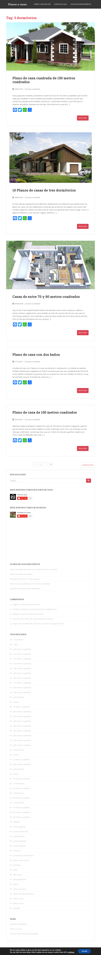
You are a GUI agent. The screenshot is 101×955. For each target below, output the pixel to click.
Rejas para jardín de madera (21, 574)
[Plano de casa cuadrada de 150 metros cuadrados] (50, 46)
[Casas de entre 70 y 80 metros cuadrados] (50, 265)
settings (71, 952)
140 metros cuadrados (22, 668)
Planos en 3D (18, 898)
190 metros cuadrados (22, 692)
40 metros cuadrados (21, 779)
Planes (15, 884)
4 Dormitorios (18, 769)
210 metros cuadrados (22, 716)
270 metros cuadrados (22, 740)
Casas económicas (20, 831)
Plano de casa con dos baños (36, 354)
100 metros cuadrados (22, 649)
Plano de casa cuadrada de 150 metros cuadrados (43, 80)
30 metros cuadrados (21, 759)
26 (51, 464)
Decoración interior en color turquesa (25, 579)
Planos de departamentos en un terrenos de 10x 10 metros (33, 569)
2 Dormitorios (18, 697)
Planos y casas (17, 4)
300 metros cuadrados (22, 764)
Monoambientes (19, 879)
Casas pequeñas (19, 846)
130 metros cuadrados (22, 663)
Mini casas (17, 874)
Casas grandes (19, 836)
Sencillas (16, 908)
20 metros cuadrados (21, 707)
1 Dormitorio (18, 639)
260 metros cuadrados (22, 735)
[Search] (88, 481)
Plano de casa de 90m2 (30, 604)
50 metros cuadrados (21, 788)
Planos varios (18, 903)
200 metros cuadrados (22, 711)
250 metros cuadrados (22, 731)
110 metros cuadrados (22, 654)
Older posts (87, 465)
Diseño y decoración (42, 4)
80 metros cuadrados (21, 812)
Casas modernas (19, 841)
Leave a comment (33, 89)
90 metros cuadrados (21, 817)
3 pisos (16, 755)
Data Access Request (18, 924)
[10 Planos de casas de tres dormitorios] (50, 157)
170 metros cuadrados (22, 683)
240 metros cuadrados (22, 726)
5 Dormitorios (18, 783)
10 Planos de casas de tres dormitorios (44, 190)
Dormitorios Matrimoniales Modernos (25, 588)
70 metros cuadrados (21, 807)
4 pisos (16, 774)
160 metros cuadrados (22, 678)
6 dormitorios (18, 793)
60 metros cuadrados (21, 798)
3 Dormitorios (18, 750)
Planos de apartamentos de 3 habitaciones (39, 609)
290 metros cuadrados (22, 745)
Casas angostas (19, 826)
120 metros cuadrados (22, 659)
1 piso (15, 644)
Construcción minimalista (23, 855)
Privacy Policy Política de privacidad (24, 933)
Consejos (17, 850)
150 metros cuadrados (22, 673)
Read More (83, 118)
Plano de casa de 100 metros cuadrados (44, 412)
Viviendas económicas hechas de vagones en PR (44, 623)
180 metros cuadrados (22, 687)
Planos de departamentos (81, 4)
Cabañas (16, 822)
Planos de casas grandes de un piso (39, 619)
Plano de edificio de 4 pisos (32, 614)
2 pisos (16, 702)
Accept (84, 951)
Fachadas (17, 865)
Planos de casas (60, 4)
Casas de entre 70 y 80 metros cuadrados (46, 296)
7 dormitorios (18, 803)
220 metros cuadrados (22, 721)
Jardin (15, 870)
